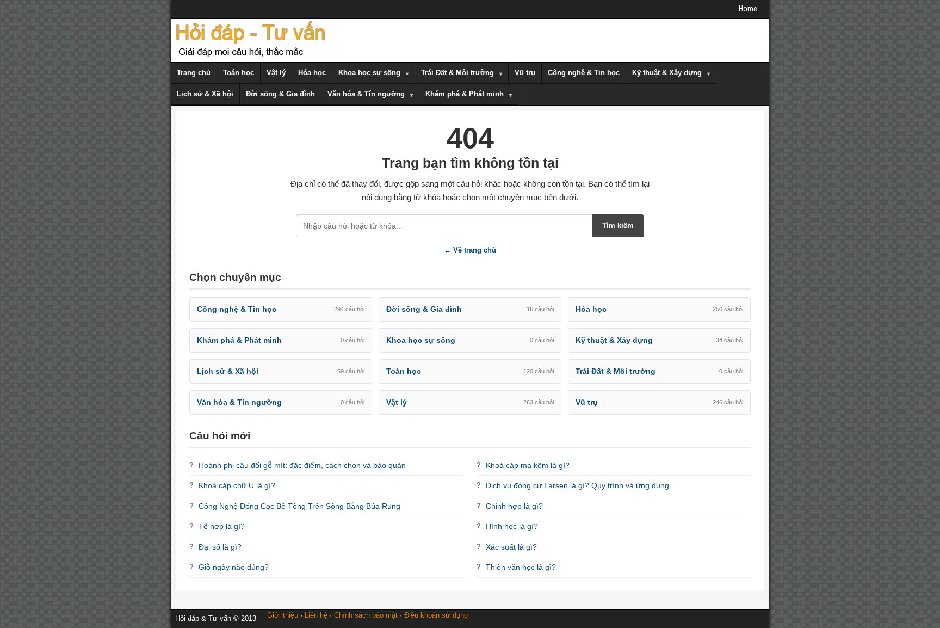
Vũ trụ (525, 73)
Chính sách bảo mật (366, 615)
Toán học (238, 73)
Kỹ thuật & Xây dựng (667, 73)
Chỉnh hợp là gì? (514, 506)
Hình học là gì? (512, 526)
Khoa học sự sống (369, 73)
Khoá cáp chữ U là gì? (237, 485)
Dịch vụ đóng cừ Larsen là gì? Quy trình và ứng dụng (577, 485)
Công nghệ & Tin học (584, 73)
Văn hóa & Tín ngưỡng (366, 94)
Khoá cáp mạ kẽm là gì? (528, 465)
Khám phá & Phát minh (464, 94)
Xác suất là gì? (511, 547)
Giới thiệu (282, 615)
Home (748, 8)
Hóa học (312, 73)
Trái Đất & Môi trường (457, 73)
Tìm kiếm (618, 225)
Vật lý (276, 73)
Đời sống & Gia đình (280, 94)
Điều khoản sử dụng (436, 615)
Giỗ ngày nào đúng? (234, 567)
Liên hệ (316, 615)
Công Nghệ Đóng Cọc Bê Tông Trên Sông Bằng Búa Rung (299, 506)
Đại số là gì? (220, 547)
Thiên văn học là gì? (521, 567)
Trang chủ (194, 73)
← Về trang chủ (470, 250)
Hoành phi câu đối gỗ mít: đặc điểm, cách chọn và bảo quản (302, 465)
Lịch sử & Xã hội (205, 94)
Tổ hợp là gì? (222, 526)
